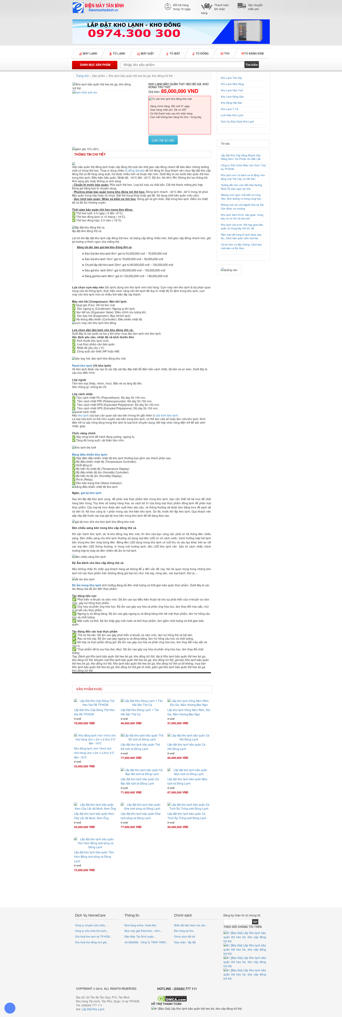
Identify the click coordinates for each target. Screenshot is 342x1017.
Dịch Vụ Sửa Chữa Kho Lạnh (237, 121)
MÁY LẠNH (89, 53)
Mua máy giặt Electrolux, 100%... (143, 931)
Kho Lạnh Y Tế (229, 109)
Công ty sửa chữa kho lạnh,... (92, 931)
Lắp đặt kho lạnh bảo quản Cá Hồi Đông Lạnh (186, 746)
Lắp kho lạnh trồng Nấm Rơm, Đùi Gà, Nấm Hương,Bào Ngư (188, 712)
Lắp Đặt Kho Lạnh (93, 1009)
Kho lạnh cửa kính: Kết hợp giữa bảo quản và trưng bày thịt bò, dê (242, 226)
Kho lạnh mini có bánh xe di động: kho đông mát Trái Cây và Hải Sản (243, 177)
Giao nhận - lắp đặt (185, 942)
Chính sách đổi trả (184, 936)
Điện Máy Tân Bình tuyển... (140, 936)
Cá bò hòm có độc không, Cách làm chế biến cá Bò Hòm (241, 246)
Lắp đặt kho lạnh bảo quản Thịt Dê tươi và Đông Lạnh (140, 746)
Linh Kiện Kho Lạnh (232, 115)
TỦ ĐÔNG (202, 53)
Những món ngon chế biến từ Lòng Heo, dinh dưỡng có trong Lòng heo (241, 196)
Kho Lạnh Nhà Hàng (232, 84)
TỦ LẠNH (118, 53)
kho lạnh (83, 415)
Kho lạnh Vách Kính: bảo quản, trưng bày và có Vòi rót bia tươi (242, 216)
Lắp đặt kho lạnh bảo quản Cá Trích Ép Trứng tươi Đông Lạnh (186, 816)
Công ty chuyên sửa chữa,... (91, 925)
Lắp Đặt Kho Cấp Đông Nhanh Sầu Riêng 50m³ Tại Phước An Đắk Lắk (241, 157)
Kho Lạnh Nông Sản (232, 96)
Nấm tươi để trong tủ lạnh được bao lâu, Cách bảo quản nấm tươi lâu (241, 236)
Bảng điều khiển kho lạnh (89, 454)
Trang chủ (82, 76)
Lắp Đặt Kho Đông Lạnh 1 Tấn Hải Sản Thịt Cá (140, 712)
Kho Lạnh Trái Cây (231, 78)
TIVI (226, 53)
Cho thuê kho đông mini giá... (92, 942)
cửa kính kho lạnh (167, 415)
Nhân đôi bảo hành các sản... (191, 925)
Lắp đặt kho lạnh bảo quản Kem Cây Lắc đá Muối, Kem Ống (94, 816)
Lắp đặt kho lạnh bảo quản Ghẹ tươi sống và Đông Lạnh (141, 816)
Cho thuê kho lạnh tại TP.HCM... (93, 936)
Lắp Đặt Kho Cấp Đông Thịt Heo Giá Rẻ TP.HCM (94, 712)
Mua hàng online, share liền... (141, 925)
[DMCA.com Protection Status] (172, 998)
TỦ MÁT (174, 53)
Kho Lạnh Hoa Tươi (232, 90)
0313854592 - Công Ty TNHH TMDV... (146, 942)
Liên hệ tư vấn (163, 140)
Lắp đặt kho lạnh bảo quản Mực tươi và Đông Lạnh (187, 781)
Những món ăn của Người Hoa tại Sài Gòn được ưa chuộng (242, 206)
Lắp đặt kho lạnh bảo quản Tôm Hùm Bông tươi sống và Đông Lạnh (94, 856)
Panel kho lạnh (82, 365)
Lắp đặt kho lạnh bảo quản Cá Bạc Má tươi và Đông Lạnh (140, 781)
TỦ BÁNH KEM (254, 53)
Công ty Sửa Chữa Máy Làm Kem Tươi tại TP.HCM (243, 167)
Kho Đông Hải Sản (231, 103)
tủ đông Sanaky (135, 170)
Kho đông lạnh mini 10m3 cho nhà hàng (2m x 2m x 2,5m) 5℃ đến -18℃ (94, 752)
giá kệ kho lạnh (91, 493)
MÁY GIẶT (147, 53)
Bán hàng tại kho (183, 931)
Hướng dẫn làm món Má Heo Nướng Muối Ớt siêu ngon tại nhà (241, 187)
